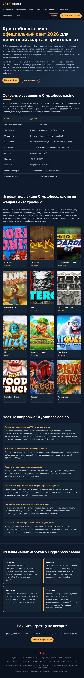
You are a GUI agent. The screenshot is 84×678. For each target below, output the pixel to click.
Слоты (18, 16)
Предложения (48, 9)
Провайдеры (8, 9)
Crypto (12, 3)
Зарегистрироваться (71, 15)
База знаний (21, 9)
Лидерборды (8, 16)
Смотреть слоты (30, 80)
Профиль (53, 16)
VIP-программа (63, 9)
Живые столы (34, 9)
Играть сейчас (11, 80)
